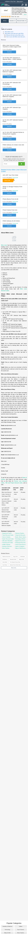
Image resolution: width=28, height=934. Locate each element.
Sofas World (4, 562)
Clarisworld (15, 177)
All (4, 20)
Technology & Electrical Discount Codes (21, 539)
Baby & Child (7, 932)
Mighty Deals (21, 559)
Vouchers (13, 20)
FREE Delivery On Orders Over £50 (13, 145)
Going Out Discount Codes (20, 535)
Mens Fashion (20, 932)
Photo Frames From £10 (10, 210)
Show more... (14, 567)
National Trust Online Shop (15, 564)
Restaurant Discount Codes (20, 542)
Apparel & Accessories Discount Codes (20, 540)
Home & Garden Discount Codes (6, 537)
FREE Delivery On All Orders (11, 221)
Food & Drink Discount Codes (20, 544)
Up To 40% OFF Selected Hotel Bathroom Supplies (12, 95)
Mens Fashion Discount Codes (6, 548)
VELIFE (13, 180)
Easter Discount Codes (8, 539)
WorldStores (4, 559)
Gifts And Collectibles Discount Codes (7, 540)
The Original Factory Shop (15, 562)
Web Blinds (22, 556)
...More (25, 14)
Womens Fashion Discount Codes (19, 533)
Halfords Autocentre (6, 556)
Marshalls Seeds (13, 559)
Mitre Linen (4, 245)
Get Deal (9, 52)
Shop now (19, 1)
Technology (7, 929)
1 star (2, 16)
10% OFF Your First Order (10, 175)
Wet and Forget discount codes (14, 482)
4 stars (8, 16)
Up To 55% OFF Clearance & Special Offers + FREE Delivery (12, 58)
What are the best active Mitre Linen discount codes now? (15, 35)
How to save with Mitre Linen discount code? (15, 37)
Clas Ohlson (4, 564)
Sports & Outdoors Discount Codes (19, 546)
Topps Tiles (15, 556)
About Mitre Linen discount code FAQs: (14, 33)
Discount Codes (21, 20)
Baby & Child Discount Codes (20, 548)
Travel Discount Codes (7, 535)
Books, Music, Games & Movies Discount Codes (20, 537)
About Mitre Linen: (9, 31)
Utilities (20, 926)
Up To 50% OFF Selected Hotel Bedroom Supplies (12, 70)
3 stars (6, 16)
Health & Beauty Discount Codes (6, 544)
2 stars (4, 16)
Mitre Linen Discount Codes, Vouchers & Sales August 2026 (12, 46)
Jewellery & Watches (7, 926)
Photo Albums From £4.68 (10, 199)
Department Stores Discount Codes (6, 533)
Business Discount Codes (6, 546)
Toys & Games (20, 929)
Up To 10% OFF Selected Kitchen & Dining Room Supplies (13, 133)
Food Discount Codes (7, 542)
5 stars (10, 16)
